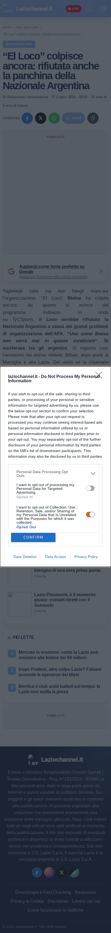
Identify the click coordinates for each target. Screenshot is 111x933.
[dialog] (55, 466)
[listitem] (55, 473)
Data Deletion (25, 557)
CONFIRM (33, 537)
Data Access (55, 557)
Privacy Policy (86, 557)
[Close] (100, 377)
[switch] (90, 488)
